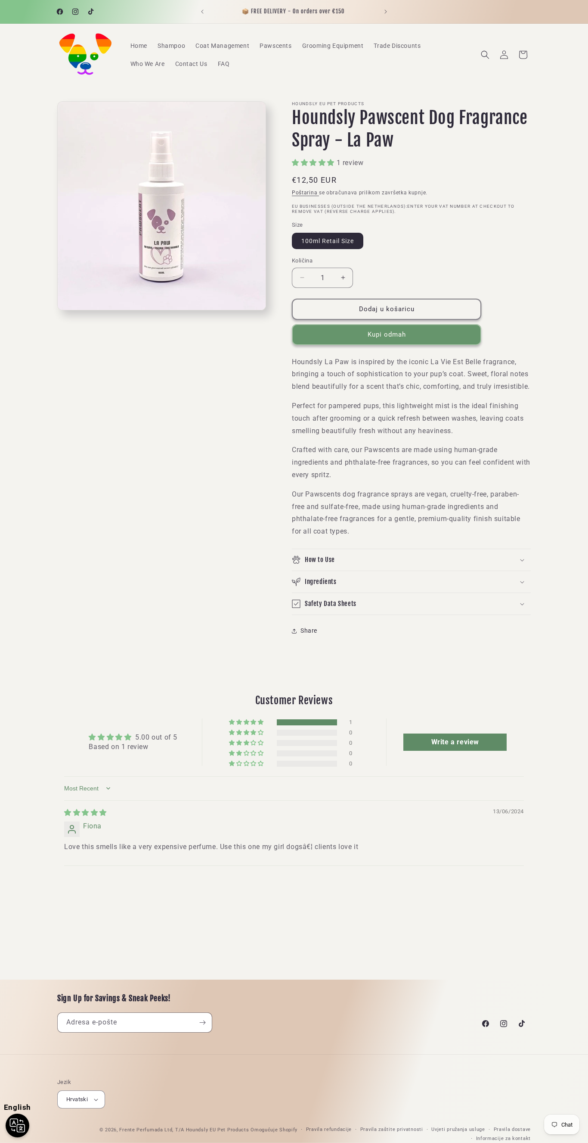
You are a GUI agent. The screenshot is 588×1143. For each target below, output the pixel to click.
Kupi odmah (387, 334)
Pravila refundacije (329, 1129)
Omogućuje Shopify (274, 1130)
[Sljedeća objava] (385, 11)
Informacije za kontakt (503, 1138)
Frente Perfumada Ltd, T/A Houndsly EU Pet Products (184, 1130)
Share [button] (308, 630)
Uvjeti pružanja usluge (458, 1129)
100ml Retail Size (327, 240)
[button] (485, 54)
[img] (85, 813)
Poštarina (305, 193)
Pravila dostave (512, 1129)
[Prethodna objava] (202, 11)
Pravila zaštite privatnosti (391, 1129)
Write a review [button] (455, 742)
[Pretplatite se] (202, 1022)
